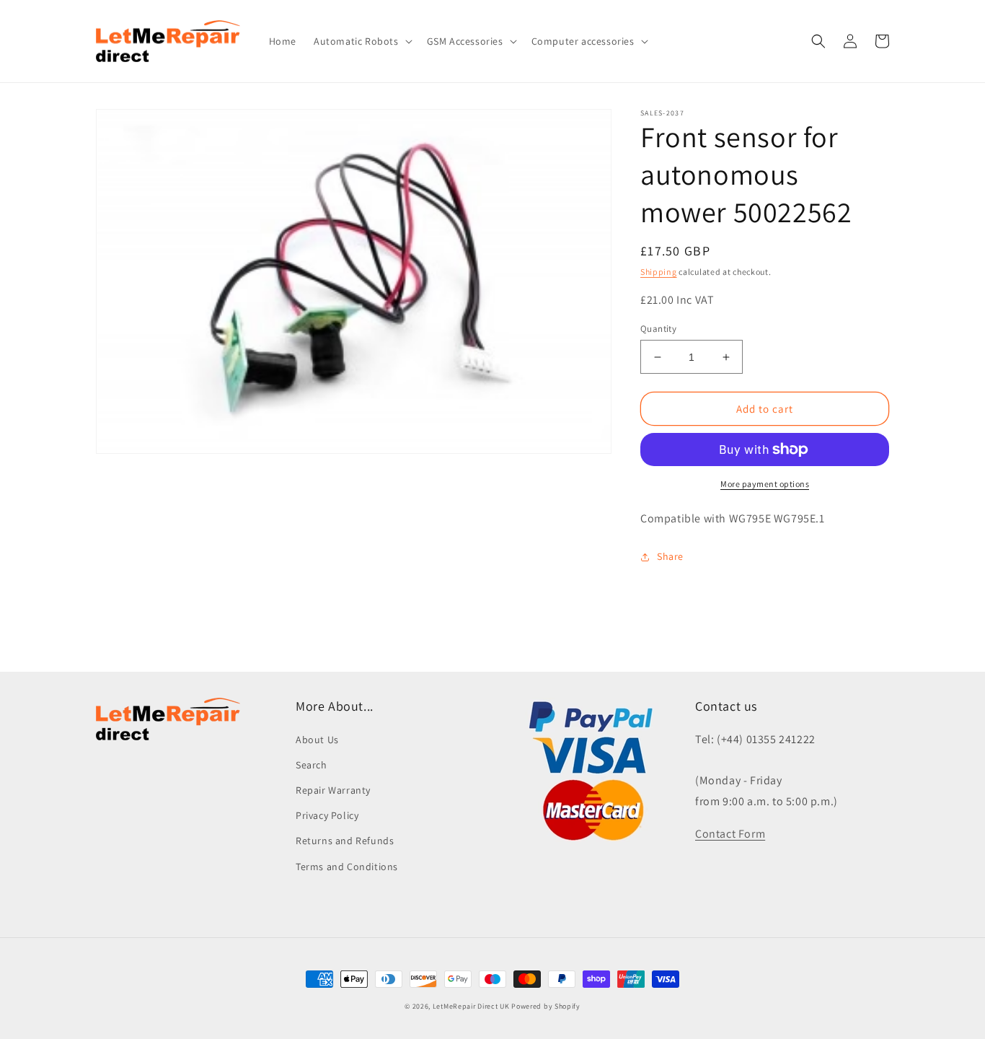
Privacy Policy (327, 815)
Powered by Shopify (545, 1006)
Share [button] (670, 556)
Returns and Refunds (345, 840)
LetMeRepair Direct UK (471, 1006)
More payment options (764, 483)
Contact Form (730, 833)
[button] (361, 41)
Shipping (658, 271)
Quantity (658, 329)
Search (311, 764)
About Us (317, 739)
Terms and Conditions (347, 866)
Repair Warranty (333, 790)
